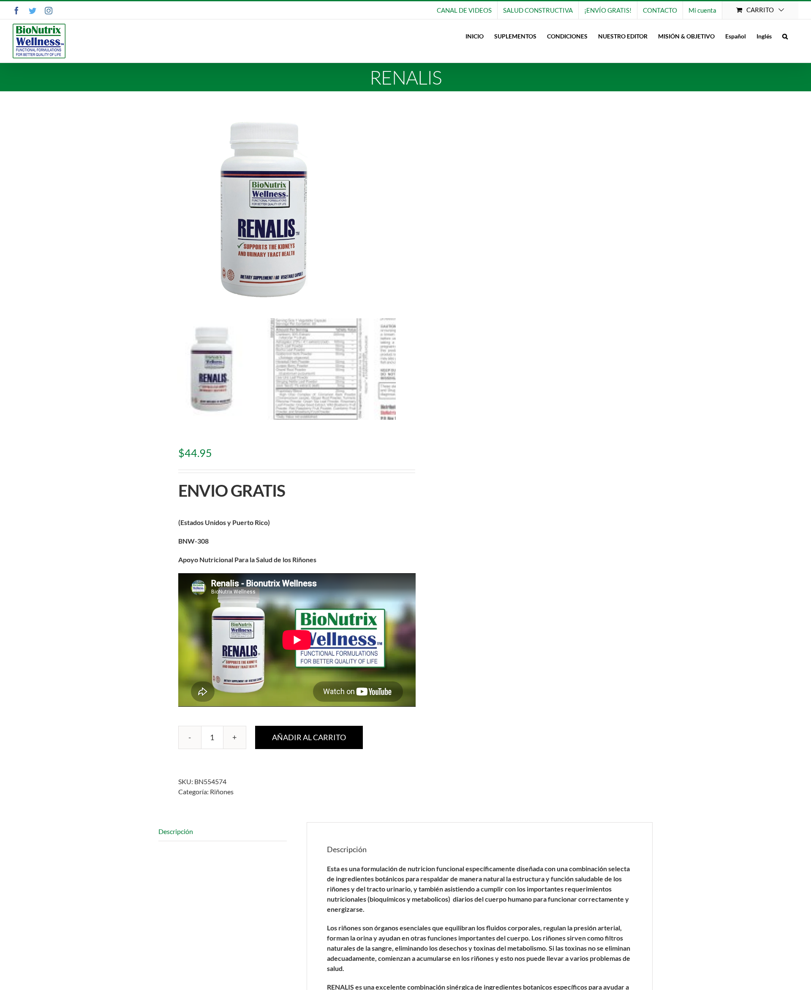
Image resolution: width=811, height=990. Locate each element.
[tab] (222, 831)
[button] (785, 36)
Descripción (175, 831)
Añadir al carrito (309, 737)
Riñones (222, 792)
